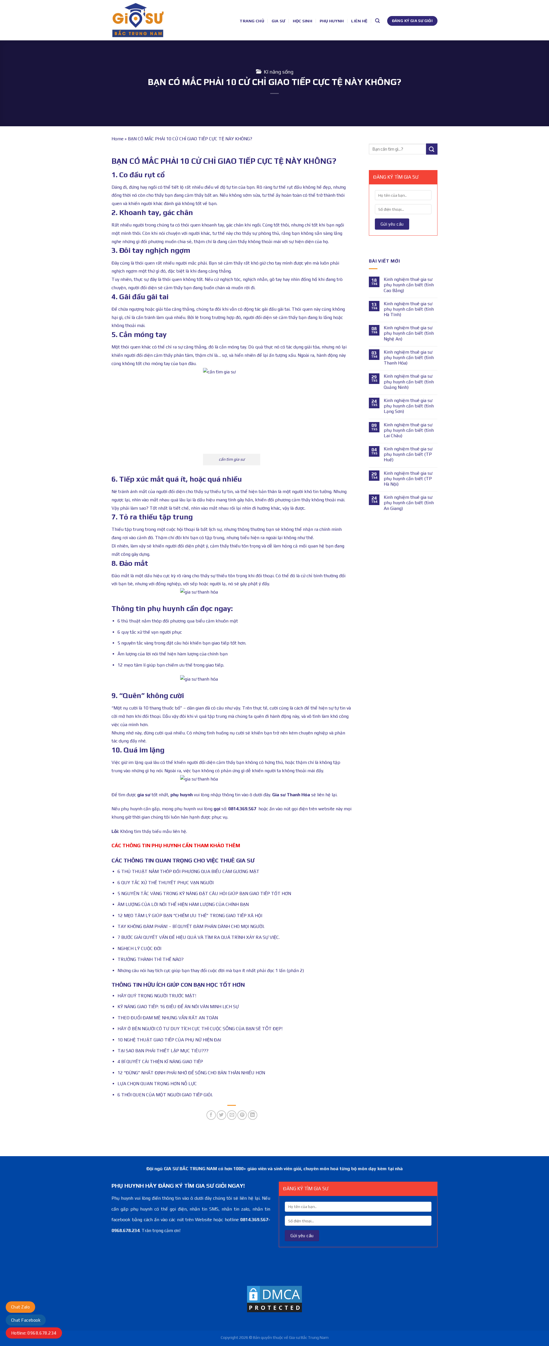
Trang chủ (252, 21)
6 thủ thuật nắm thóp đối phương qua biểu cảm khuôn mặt (178, 621)
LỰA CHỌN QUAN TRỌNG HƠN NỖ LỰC (157, 1083)
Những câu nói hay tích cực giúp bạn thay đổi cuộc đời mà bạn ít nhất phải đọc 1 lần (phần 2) (211, 970)
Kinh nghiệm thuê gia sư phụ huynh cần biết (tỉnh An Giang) (409, 502)
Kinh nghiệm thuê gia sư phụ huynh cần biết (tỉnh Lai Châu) (409, 430)
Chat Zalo (20, 1306)
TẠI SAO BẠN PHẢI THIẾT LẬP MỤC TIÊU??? (163, 1050)
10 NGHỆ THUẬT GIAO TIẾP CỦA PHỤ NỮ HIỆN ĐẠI (169, 1039)
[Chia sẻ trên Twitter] (221, 1115)
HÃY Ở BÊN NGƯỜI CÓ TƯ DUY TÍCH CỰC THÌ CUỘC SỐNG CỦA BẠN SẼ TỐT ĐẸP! (200, 1028)
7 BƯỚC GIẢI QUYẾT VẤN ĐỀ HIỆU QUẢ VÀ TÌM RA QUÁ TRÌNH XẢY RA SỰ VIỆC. (199, 937)
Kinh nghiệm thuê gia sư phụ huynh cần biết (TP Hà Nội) (408, 478)
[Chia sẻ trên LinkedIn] (252, 1115)
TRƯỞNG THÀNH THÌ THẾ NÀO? (151, 959)
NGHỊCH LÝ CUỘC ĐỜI (139, 948)
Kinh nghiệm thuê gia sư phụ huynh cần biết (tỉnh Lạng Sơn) (409, 406)
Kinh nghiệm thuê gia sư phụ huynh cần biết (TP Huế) (408, 454)
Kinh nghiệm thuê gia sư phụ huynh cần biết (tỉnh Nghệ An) (409, 333)
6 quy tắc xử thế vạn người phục (150, 632)
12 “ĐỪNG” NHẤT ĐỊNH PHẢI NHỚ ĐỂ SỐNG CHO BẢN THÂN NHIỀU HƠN (191, 1072)
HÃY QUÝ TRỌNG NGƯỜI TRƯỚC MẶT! (157, 995)
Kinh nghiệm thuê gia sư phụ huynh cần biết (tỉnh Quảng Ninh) (409, 381)
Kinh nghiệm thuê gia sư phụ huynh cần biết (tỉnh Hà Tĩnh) (409, 309)
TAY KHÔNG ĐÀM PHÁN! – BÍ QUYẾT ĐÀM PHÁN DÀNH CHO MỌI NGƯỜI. (191, 926)
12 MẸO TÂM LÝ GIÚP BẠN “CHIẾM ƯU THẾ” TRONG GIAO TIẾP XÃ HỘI (190, 915)
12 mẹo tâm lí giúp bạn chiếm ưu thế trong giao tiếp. (171, 665)
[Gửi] (431, 149)
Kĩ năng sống (278, 72)
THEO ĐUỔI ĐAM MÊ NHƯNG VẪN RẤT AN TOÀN (168, 1017)
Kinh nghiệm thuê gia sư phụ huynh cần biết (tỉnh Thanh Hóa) (409, 357)
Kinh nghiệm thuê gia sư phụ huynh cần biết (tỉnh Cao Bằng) (409, 285)
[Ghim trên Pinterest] (242, 1115)
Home (118, 138)
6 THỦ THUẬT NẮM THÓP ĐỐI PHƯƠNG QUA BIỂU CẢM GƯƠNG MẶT (188, 871)
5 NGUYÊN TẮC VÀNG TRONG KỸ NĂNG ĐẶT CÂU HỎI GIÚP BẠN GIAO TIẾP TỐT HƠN (204, 893)
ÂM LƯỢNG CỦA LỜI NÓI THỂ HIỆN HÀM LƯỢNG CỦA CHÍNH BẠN (183, 904)
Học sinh (302, 21)
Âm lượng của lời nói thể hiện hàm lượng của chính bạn (173, 654)
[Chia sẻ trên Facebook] (211, 1115)
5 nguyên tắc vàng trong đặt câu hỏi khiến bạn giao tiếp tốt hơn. (182, 643)
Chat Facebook (25, 1320)
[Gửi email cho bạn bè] (231, 1115)
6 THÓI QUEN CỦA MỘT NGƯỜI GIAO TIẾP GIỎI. (165, 1094)
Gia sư (278, 21)
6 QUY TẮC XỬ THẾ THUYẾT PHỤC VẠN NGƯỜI (166, 882)
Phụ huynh (332, 21)
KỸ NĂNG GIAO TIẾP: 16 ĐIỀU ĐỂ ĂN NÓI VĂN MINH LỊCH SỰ (178, 1006)
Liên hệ (359, 21)
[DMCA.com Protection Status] (274, 1298)
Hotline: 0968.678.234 (34, 1333)
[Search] (377, 20)
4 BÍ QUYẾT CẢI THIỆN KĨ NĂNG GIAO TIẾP (160, 1061)
